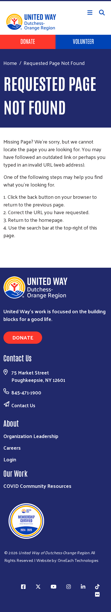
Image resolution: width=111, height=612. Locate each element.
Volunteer (83, 41)
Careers (12, 447)
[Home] (55, 0)
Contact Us (23, 405)
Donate (27, 41)
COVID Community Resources (37, 485)
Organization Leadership (30, 435)
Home (10, 63)
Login (9, 459)
